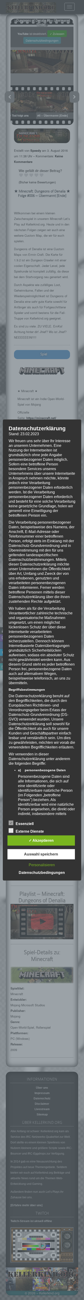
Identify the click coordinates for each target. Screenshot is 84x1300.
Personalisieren (42, 865)
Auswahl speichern (41, 854)
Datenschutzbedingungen (42, 872)
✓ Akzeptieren (41, 840)
